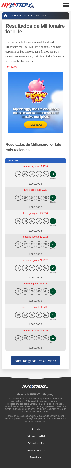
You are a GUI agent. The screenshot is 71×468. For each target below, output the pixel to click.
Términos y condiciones (35, 450)
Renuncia (35, 429)
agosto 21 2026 (35, 260)
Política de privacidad (35, 436)
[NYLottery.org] (5, 15)
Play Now (35, 124)
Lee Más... (12, 67)
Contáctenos (35, 457)
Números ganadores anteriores (35, 361)
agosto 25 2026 (35, 166)
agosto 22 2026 (35, 236)
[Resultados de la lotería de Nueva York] (18, 5)
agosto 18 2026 (35, 330)
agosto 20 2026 (36, 283)
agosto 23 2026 (35, 213)
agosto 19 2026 (35, 307)
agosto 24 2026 (35, 189)
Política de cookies (35, 443)
